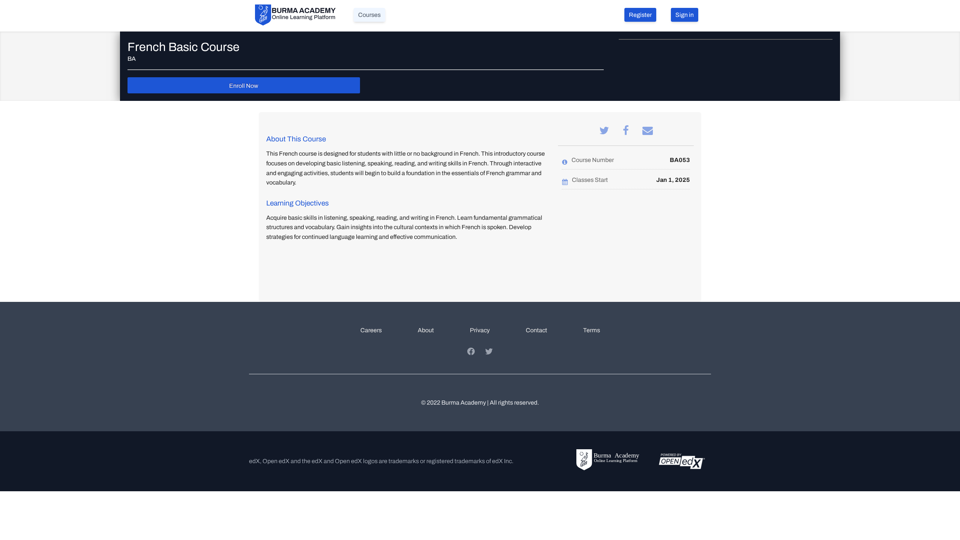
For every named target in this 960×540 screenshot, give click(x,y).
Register (640, 15)
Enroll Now (243, 85)
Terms (591, 330)
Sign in (684, 15)
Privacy (480, 330)
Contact (536, 330)
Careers (371, 330)
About (426, 330)
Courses (369, 15)
